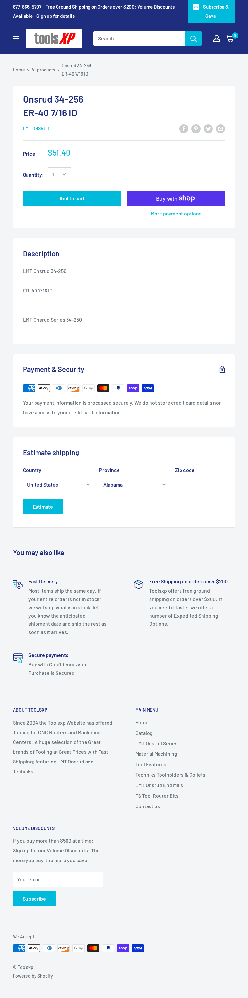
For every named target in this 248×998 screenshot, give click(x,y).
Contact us (147, 806)
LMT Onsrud (36, 128)
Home (19, 69)
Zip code (185, 470)
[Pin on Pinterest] (196, 128)
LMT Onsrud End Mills (159, 785)
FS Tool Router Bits (157, 796)
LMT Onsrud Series (156, 743)
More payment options (176, 213)
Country (32, 470)
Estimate (43, 506)
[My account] (216, 38)
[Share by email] (220, 128)
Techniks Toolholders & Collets (170, 775)
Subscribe (34, 898)
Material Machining (156, 754)
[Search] (193, 38)
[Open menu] (16, 38)
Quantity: (33, 174)
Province (109, 470)
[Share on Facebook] (183, 128)
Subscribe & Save (216, 11)
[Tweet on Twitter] (208, 128)
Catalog (144, 733)
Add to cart (72, 198)
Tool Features (150, 764)
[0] (230, 38)
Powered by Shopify (33, 976)
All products (43, 69)
